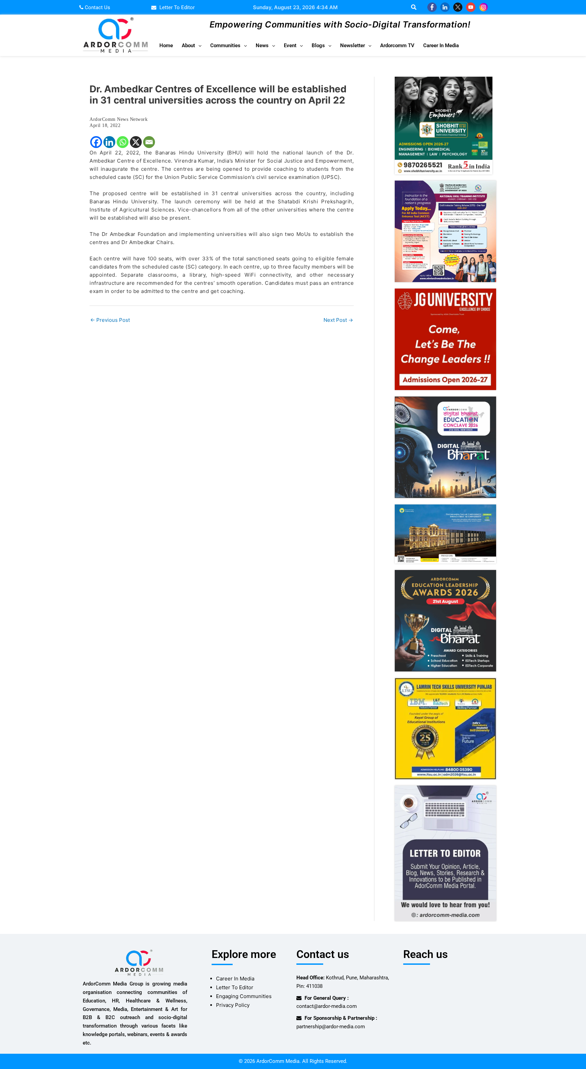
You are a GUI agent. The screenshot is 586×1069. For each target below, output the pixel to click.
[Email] (149, 142)
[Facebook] (96, 142)
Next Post (338, 319)
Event (290, 45)
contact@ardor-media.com (326, 1006)
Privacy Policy (233, 1005)
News (262, 45)
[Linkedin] (109, 142)
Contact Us (96, 7)
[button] (191, 46)
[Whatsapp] (123, 142)
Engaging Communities (244, 996)
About (188, 45)
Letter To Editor (234, 987)
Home (166, 45)
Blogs (318, 45)
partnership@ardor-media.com (330, 1027)
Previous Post (110, 319)
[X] (136, 142)
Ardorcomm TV (397, 45)
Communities (225, 45)
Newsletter (352, 45)
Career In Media (441, 45)
